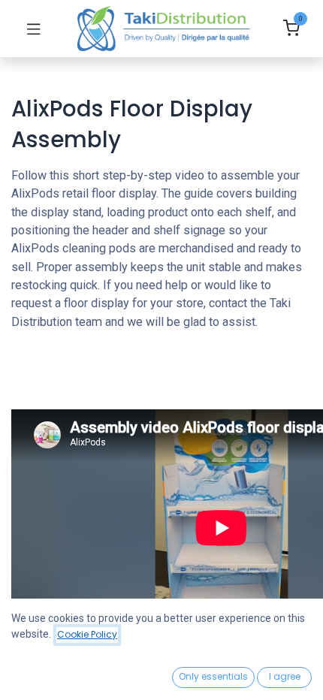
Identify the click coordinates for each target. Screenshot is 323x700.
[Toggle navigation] (33, 28)
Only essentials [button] (213, 676)
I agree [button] (284, 676)
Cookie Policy (87, 634)
